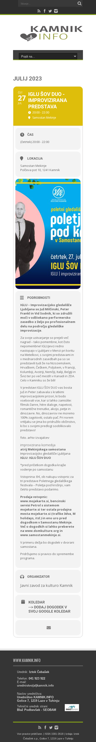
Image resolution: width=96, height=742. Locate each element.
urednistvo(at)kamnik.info (35, 685)
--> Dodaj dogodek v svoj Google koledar (49, 609)
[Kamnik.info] (48, 38)
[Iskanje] (79, 3)
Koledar (36, 602)
